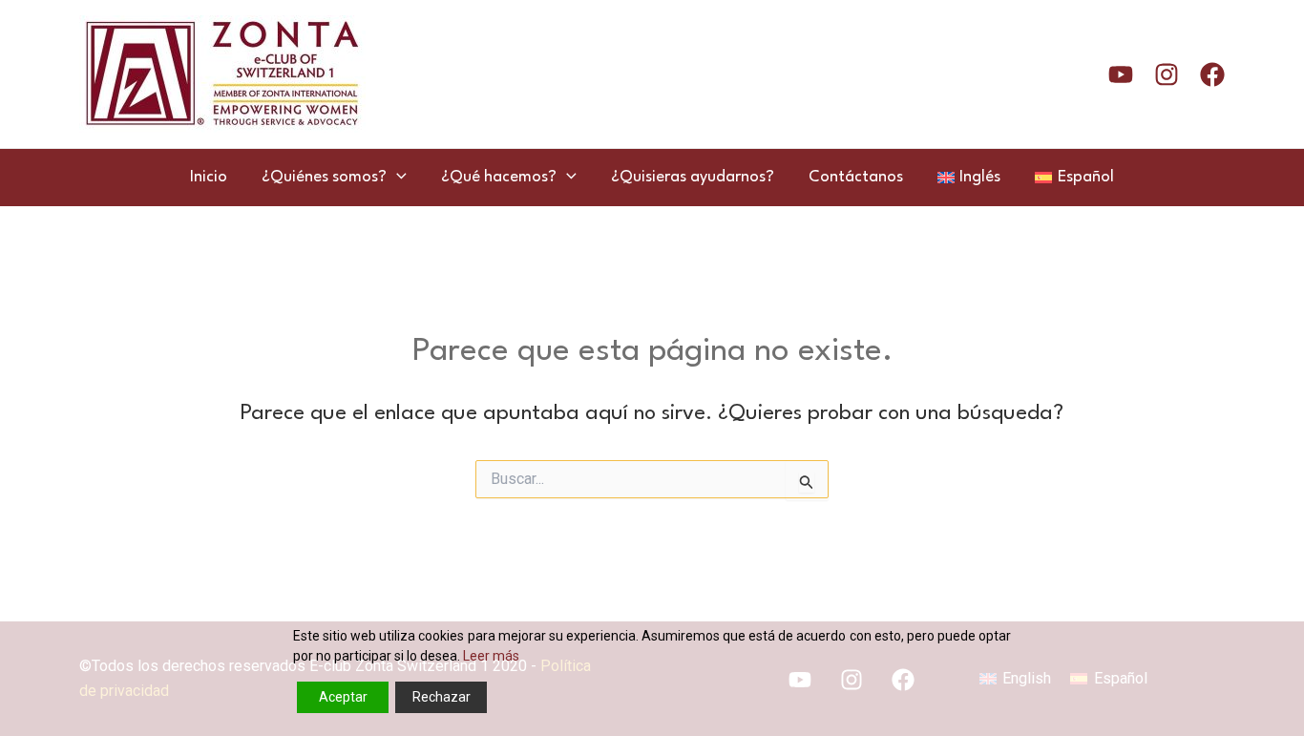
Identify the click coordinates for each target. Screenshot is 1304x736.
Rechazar (441, 696)
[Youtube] (1120, 74)
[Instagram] (1166, 74)
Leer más (491, 655)
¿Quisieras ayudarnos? (692, 177)
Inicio (208, 177)
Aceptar (343, 696)
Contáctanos (856, 177)
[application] (397, 177)
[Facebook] (1212, 74)
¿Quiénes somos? (324, 177)
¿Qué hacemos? (499, 177)
